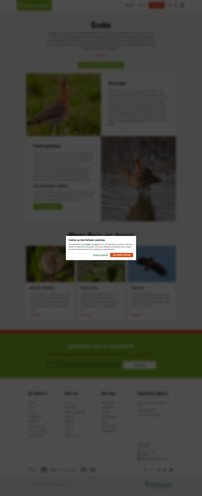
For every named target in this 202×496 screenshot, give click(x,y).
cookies (88, 244)
